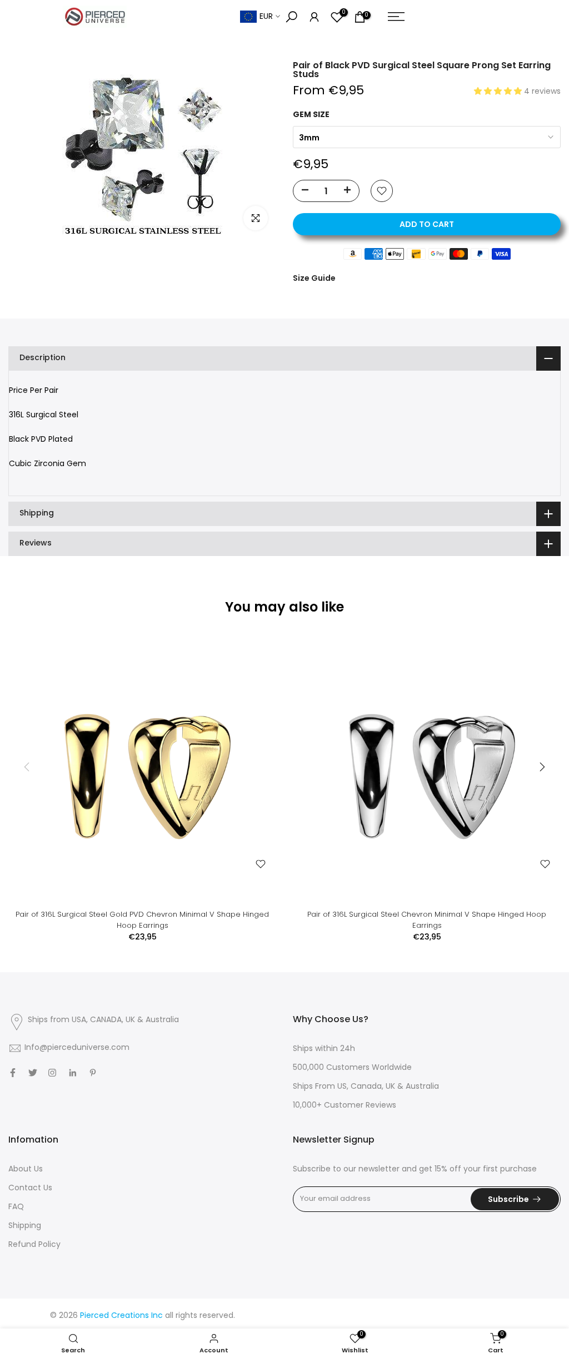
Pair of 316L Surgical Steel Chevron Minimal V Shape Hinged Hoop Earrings (426, 920)
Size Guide (314, 278)
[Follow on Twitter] (32, 1072)
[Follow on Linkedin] (72, 1072)
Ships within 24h (324, 1049)
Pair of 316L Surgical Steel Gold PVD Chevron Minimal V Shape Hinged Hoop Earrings (142, 920)
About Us (25, 1169)
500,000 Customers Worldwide (352, 1068)
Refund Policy (34, 1245)
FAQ (16, 1207)
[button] (499, 92)
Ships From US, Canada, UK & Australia (366, 1087)
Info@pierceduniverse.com (76, 1048)
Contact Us (30, 1188)
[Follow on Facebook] (12, 1072)
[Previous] (28, 767)
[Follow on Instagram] (52, 1072)
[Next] (541, 767)
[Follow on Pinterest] (93, 1072)
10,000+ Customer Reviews (344, 1106)
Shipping (24, 1226)
